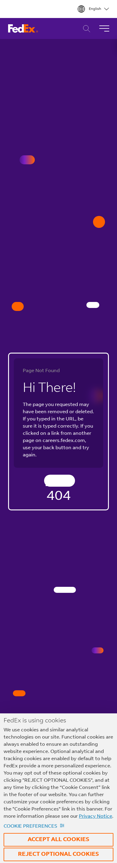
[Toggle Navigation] (104, 28)
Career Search (85, 28)
